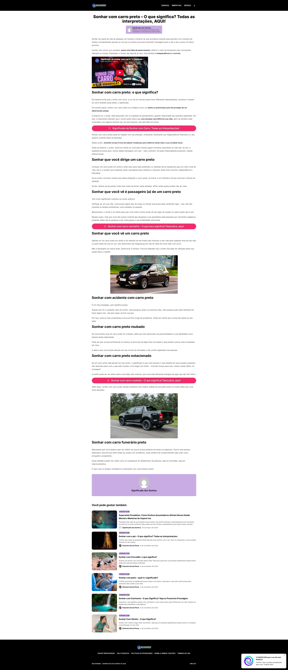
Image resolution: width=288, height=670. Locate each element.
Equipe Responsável (106, 653)
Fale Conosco (123, 653)
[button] (194, 5)
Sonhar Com (124, 511)
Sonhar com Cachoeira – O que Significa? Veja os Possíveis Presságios (153, 598)
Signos (187, 5)
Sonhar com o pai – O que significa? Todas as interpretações (148, 536)
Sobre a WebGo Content (165, 653)
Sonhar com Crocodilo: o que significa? (138, 557)
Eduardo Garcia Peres (130, 546)
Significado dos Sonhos (141, 28)
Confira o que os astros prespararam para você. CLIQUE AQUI (269, 663)
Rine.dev (193, 663)
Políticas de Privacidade (142, 653)
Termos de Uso (183, 653)
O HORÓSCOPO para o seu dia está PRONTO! (268, 658)
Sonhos (165, 5)
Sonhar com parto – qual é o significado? (138, 578)
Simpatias (176, 5)
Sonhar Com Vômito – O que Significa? (137, 619)
